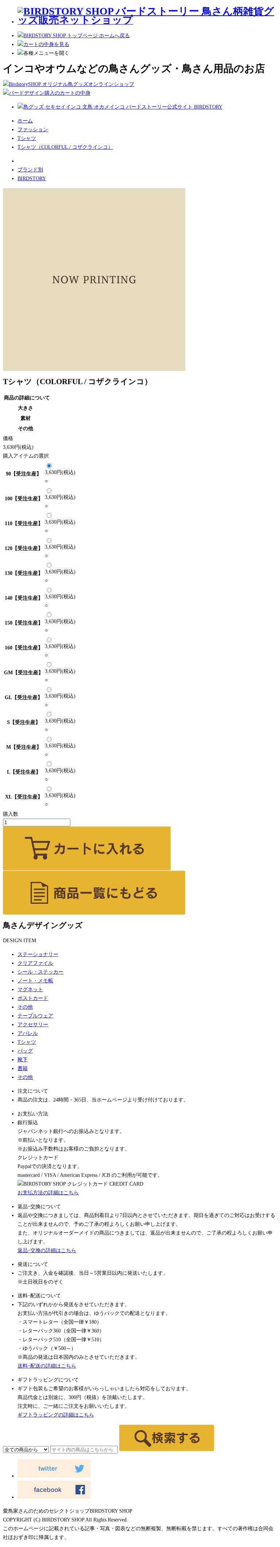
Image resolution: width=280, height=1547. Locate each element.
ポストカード (33, 998)
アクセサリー (33, 1024)
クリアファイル (35, 963)
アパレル (28, 1033)
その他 (25, 1007)
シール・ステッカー (40, 972)
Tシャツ (27, 138)
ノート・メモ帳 (35, 980)
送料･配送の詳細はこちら (47, 1366)
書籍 (23, 1068)
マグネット (30, 989)
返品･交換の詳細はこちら (47, 1250)
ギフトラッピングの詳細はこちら (56, 1415)
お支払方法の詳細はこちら (48, 1192)
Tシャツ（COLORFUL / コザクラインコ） (65, 147)
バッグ (25, 1051)
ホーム (25, 121)
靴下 (23, 1059)
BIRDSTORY (32, 178)
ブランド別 (30, 169)
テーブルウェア (35, 1016)
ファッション (33, 129)
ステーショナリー (38, 954)
